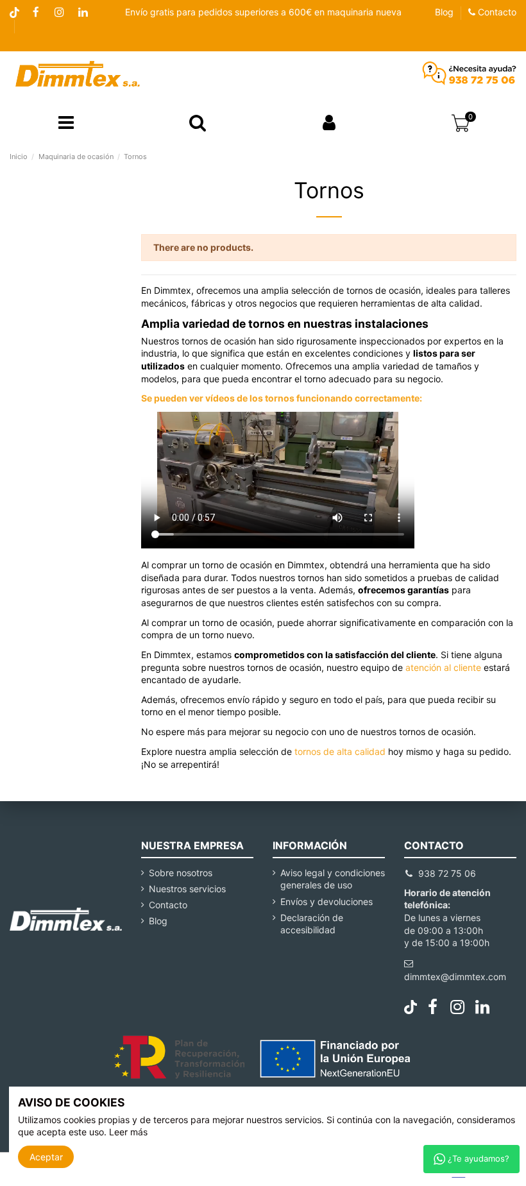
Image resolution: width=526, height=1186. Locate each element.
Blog (444, 11)
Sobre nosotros (180, 872)
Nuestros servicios (187, 888)
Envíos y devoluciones (326, 901)
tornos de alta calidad (340, 751)
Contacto (495, 11)
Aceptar (46, 1156)
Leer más (128, 1131)
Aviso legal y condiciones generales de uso (332, 879)
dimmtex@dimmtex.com (455, 976)
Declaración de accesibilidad (311, 924)
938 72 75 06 (447, 873)
